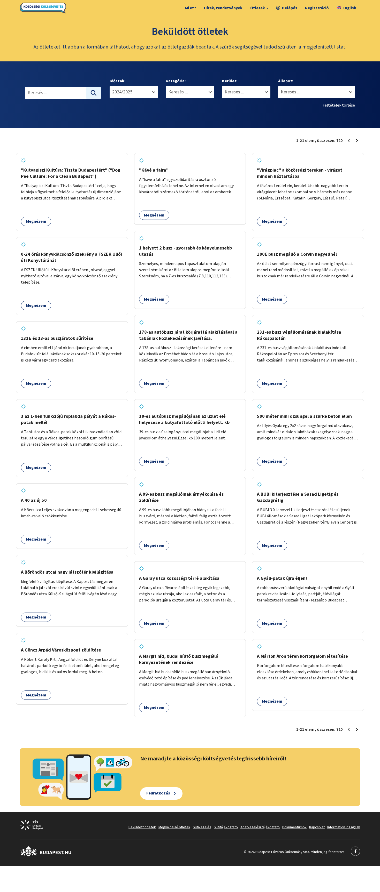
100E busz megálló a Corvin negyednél (297, 254)
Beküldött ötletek (142, 827)
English (349, 8)
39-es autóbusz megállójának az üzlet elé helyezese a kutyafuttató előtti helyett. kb (184, 419)
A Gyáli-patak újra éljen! (282, 578)
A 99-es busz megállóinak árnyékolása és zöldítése (181, 497)
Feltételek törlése (339, 105)
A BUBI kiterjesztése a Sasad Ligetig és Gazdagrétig (297, 497)
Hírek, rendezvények (223, 8)
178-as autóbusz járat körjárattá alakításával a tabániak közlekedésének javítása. (188, 335)
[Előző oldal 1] (349, 141)
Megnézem (36, 221)
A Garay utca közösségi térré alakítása (179, 578)
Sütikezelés (202, 827)
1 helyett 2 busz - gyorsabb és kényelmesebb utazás (185, 251)
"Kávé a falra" (154, 170)
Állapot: (285, 81)
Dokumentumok (294, 827)
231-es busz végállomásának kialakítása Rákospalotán (299, 335)
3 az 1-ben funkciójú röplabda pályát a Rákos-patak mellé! (68, 419)
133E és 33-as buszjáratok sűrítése (57, 338)
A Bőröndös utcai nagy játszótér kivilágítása (67, 572)
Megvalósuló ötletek (174, 827)
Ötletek (257, 8)
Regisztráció (317, 8)
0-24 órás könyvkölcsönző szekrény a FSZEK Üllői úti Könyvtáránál (71, 257)
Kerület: (229, 81)
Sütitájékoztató (226, 827)
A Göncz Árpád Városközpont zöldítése (61, 650)
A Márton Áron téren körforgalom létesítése (302, 656)
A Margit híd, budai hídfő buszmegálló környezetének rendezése (178, 659)
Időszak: (117, 81)
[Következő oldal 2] (357, 141)
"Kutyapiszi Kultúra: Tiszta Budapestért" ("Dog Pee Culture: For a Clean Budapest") (70, 173)
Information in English (343, 827)
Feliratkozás (158, 793)
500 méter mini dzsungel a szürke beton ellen (304, 416)
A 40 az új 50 (34, 500)
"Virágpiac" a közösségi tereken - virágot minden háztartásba (299, 173)
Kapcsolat (317, 827)
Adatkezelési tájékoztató (260, 827)
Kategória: (176, 81)
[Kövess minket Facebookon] (46, 855)
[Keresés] (93, 93)
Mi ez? (190, 8)
